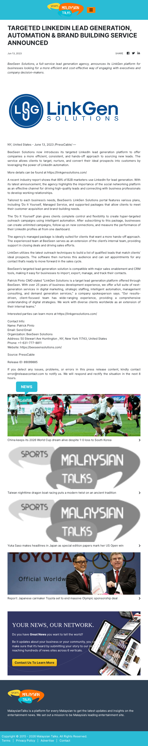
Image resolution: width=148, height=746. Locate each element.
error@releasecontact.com (26, 374)
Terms (6, 740)
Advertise (47, 740)
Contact (65, 740)
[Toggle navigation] (91, 10)
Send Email (24, 330)
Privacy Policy (25, 740)
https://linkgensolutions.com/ (67, 172)
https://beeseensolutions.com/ (41, 347)
